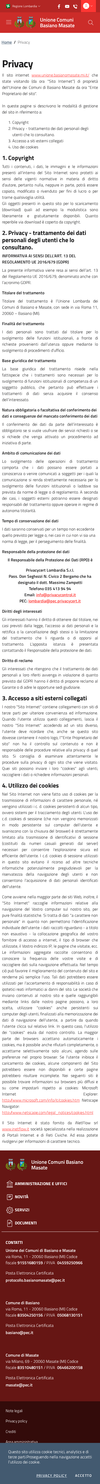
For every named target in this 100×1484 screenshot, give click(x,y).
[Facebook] (60, 6)
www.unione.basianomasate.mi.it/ (60, 75)
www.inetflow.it (15, 1129)
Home (7, 42)
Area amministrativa (22, 1442)
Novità (21, 1197)
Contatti (14, 1242)
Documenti (25, 1223)
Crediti (11, 1431)
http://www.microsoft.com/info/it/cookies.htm (41, 1100)
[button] (39, 6)
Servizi (21, 1210)
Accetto (83, 1475)
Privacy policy (51, 1475)
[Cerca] (91, 23)
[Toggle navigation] (9, 22)
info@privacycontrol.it (56, 595)
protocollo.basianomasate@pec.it (35, 1280)
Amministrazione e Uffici (40, 1183)
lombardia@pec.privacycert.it (54, 601)
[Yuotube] (69, 6)
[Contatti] (77, 6)
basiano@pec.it (19, 1332)
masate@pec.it (19, 1385)
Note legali (14, 1411)
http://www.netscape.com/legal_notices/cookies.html (47, 1112)
